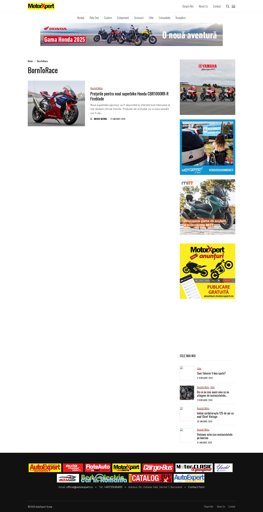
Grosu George (100, 119)
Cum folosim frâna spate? (211, 373)
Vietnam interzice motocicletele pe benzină (214, 436)
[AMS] (73, 467)
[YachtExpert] (224, 467)
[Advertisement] (207, 325)
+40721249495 (113, 487)
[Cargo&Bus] (158, 467)
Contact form (196, 487)
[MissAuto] (68, 478)
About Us (221, 506)
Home (30, 61)
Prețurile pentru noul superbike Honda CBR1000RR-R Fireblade (129, 96)
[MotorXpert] (126, 467)
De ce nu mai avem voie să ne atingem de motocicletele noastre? (213, 395)
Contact (231, 506)
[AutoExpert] (45, 467)
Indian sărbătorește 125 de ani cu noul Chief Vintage (215, 415)
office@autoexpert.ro (80, 487)
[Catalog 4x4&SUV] (150, 478)
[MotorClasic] (194, 467)
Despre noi (208, 506)
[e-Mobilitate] (104, 478)
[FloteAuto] (98, 467)
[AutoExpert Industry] (189, 478)
